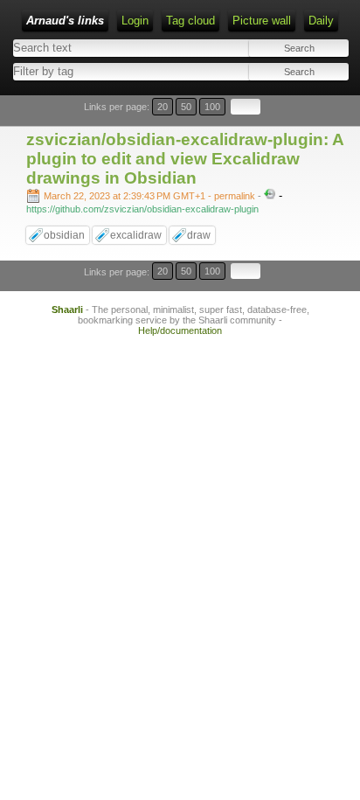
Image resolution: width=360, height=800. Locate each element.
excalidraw (136, 235)
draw (199, 235)
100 (212, 106)
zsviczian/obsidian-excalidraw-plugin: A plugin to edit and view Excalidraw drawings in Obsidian (184, 158)
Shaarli (67, 309)
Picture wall (261, 20)
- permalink (151, 196)
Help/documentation (180, 330)
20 (162, 106)
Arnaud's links (65, 20)
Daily (321, 20)
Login (135, 20)
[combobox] (94, 71)
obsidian (64, 235)
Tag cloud (190, 20)
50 (186, 106)
